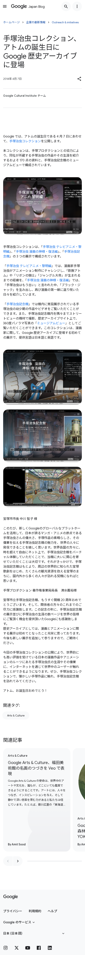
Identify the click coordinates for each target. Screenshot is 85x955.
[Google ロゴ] (10, 897)
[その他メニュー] (77, 6)
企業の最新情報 (35, 22)
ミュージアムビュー (51, 323)
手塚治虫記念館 (17, 304)
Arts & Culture (16, 715)
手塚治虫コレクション (25, 141)
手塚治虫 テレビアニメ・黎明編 (28, 266)
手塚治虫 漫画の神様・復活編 (37, 252)
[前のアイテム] (8, 861)
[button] (79, 79)
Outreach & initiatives (65, 22)
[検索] (66, 6)
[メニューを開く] (4, 6)
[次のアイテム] (18, 861)
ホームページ (11, 22)
